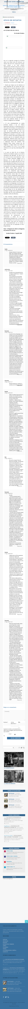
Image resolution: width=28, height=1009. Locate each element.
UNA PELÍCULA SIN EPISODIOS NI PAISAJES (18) (11, 826)
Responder (19, 263)
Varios (4, 948)
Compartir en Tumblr (13, 27)
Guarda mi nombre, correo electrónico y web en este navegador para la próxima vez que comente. (13, 730)
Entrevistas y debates (8, 944)
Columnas (5, 947)
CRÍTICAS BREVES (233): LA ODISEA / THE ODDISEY (12, 836)
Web (19, 722)
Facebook (19, 748)
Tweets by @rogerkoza (8, 878)
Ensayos (12, 22)
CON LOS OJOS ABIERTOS (14, 2)
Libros (4, 945)
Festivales (5, 941)
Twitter (21, 748)
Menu (14, 12)
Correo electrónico (13, 723)
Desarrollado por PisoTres (14, 1006)
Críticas (5, 939)
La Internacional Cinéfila (9, 950)
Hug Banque (6, 826)
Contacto (5, 951)
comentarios (14, 24)
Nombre (6, 722)
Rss (24, 748)
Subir (26, 921)
